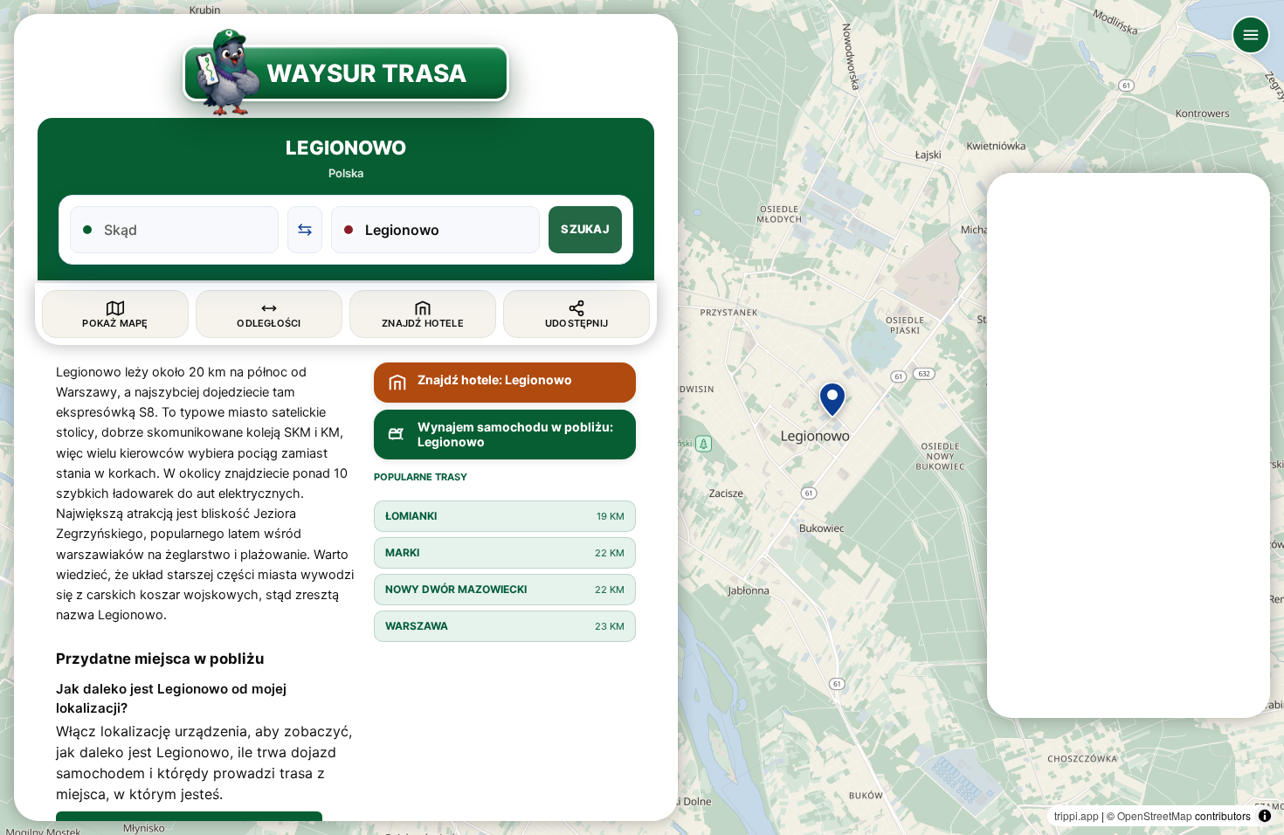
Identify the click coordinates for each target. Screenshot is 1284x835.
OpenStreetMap (1154, 815)
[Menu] (1251, 35)
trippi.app (1076, 815)
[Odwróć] (304, 229)
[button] (832, 400)
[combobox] (185, 229)
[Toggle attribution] (1264, 815)
